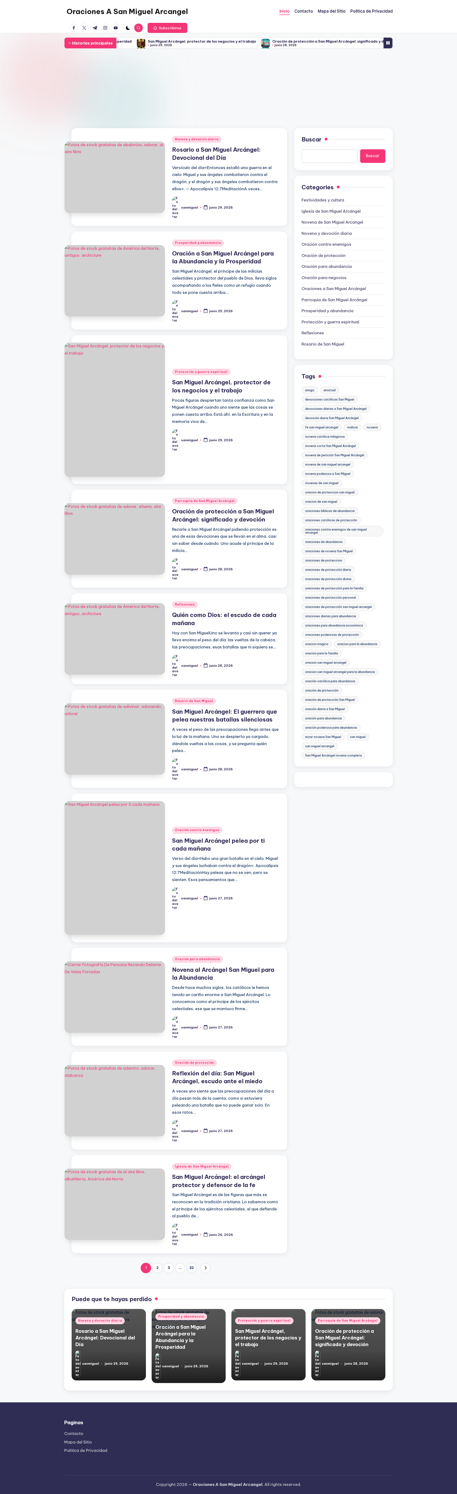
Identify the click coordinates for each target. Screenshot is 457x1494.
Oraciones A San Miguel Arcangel (127, 11)
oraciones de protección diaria (328, 570)
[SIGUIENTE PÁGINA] (205, 1268)
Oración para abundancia (197, 959)
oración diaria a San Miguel (325, 709)
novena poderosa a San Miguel (327, 474)
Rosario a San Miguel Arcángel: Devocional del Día (105, 1337)
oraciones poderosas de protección (332, 635)
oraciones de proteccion (323, 560)
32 (191, 1268)
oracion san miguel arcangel (325, 662)
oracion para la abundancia (357, 644)
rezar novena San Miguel (323, 737)
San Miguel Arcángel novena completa (333, 755)
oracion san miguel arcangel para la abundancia (340, 672)
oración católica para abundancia (330, 681)
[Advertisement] (228, 88)
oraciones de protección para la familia (334, 588)
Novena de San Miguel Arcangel (332, 222)
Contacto (73, 1433)
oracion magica (316, 644)
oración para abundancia (323, 718)
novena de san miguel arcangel (327, 464)
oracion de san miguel (321, 501)
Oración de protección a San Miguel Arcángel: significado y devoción (290, 41)
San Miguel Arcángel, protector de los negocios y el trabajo (157, 41)
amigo (309, 390)
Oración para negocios (324, 277)
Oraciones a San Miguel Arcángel (334, 288)
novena (372, 427)
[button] (167, 28)
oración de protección (321, 690)
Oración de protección (194, 1062)
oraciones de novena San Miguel (329, 551)
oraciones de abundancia (324, 542)
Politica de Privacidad (85, 1450)
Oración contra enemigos (197, 830)
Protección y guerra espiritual (201, 372)
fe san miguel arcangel (321, 427)
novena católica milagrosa (325, 436)
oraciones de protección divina (328, 579)
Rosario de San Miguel (194, 701)
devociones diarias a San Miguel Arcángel (336, 409)
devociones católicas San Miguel (329, 399)
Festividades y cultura (323, 200)
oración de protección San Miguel (330, 700)
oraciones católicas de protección (331, 520)
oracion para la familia (321, 653)
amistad (329, 390)
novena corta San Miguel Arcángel (330, 446)
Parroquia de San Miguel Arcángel (204, 501)
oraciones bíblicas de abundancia (330, 511)
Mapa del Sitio (78, 1442)
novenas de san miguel (321, 483)
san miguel (358, 737)
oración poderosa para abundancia (331, 727)
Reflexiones (185, 604)
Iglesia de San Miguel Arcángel (202, 1166)
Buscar (312, 139)
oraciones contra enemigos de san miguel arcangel (336, 530)
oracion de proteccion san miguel (330, 492)
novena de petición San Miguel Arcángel (334, 455)
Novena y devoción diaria (197, 139)
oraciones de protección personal (330, 597)
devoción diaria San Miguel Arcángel (332, 418)
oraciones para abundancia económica (334, 625)
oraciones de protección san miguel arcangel (338, 607)
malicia (352, 427)
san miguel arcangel (319, 746)
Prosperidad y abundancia (198, 243)
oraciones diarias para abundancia (330, 616)
